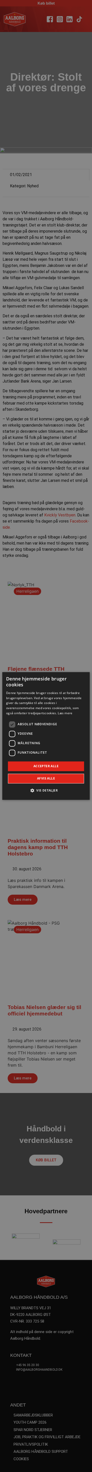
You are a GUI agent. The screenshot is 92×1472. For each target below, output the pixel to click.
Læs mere (65, 713)
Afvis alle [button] (46, 778)
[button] (46, 790)
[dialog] (46, 736)
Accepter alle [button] (46, 766)
